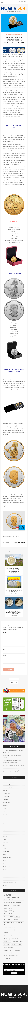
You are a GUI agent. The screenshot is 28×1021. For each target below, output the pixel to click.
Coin (8, 34)
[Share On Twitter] (19, 542)
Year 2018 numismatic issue (9, 882)
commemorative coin (16, 34)
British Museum (6, 802)
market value (6, 851)
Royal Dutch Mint (7, 866)
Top (14, 1006)
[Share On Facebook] (18, 542)
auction (5, 790)
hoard (4, 839)
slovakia (5, 873)
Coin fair (5, 814)
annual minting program (8, 784)
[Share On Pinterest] (21, 542)
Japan (4, 845)
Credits (20, 1005)
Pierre (18, 44)
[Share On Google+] (23, 542)
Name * (4, 649)
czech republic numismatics (9, 820)
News (4, 860)
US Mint (5, 879)
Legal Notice (16, 1005)
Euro (4, 823)
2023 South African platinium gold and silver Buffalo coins (13, 751)
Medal (4, 854)
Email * (4, 655)
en (14, 1)
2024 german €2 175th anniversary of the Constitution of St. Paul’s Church (14, 612)
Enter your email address (10, 967)
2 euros (5, 781)
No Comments (6, 542)
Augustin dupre (6, 793)
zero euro (5, 885)
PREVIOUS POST (14, 679)
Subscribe (14, 973)
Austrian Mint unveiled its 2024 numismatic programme (13, 756)
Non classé (5, 863)
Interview (5, 842)
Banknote (5, 799)
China (4, 808)
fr (15, 1)
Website (5, 662)
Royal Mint (5, 869)
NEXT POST (13, 682)
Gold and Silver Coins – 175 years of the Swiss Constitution (14, 591)
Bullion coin (5, 805)
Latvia (4, 848)
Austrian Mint (6, 796)
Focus (4, 833)
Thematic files (6, 876)
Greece (5, 836)
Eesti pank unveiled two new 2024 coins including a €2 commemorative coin (14, 570)
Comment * (5, 632)
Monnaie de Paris (7, 857)
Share (15, 542)
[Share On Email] (24, 542)
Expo (4, 830)
